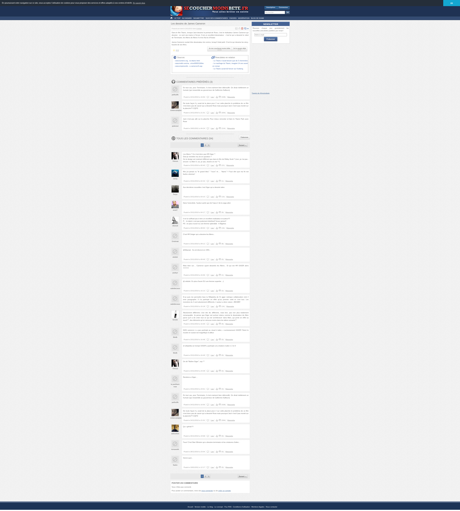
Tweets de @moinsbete (261, 93)
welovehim (175, 434)
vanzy (175, 179)
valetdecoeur (175, 288)
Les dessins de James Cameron (188, 23)
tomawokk (175, 449)
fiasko (175, 465)
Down (220, 97)
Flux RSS (227, 507)
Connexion (283, 7)
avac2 (175, 210)
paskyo (175, 273)
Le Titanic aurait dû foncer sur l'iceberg (228, 69)
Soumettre (198, 18)
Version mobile (200, 507)
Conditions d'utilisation (241, 507)
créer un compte (224, 491)
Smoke (175, 320)
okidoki (175, 257)
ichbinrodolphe (175, 110)
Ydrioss (175, 161)
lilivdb (175, 337)
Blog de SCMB (257, 18)
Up (217, 97)
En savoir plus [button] (139, 3)
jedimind (175, 126)
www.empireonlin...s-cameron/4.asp (188, 66)
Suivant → (243, 145)
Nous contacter (271, 507)
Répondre (231, 97)
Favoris (232, 18)
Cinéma (199, 28)
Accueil (190, 507)
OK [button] (451, 3)
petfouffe (175, 95)
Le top (177, 18)
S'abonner (244, 137)
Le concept (218, 507)
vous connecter (207, 491)
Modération (243, 18)
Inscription (270, 7)
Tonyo (175, 194)
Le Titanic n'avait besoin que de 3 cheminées (231, 61)
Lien (212, 97)
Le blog (210, 507)
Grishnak (175, 241)
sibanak (175, 226)
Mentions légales (257, 507)
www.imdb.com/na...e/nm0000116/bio (189, 63)
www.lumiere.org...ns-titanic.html (187, 61)
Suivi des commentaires (217, 18)
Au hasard (187, 18)
